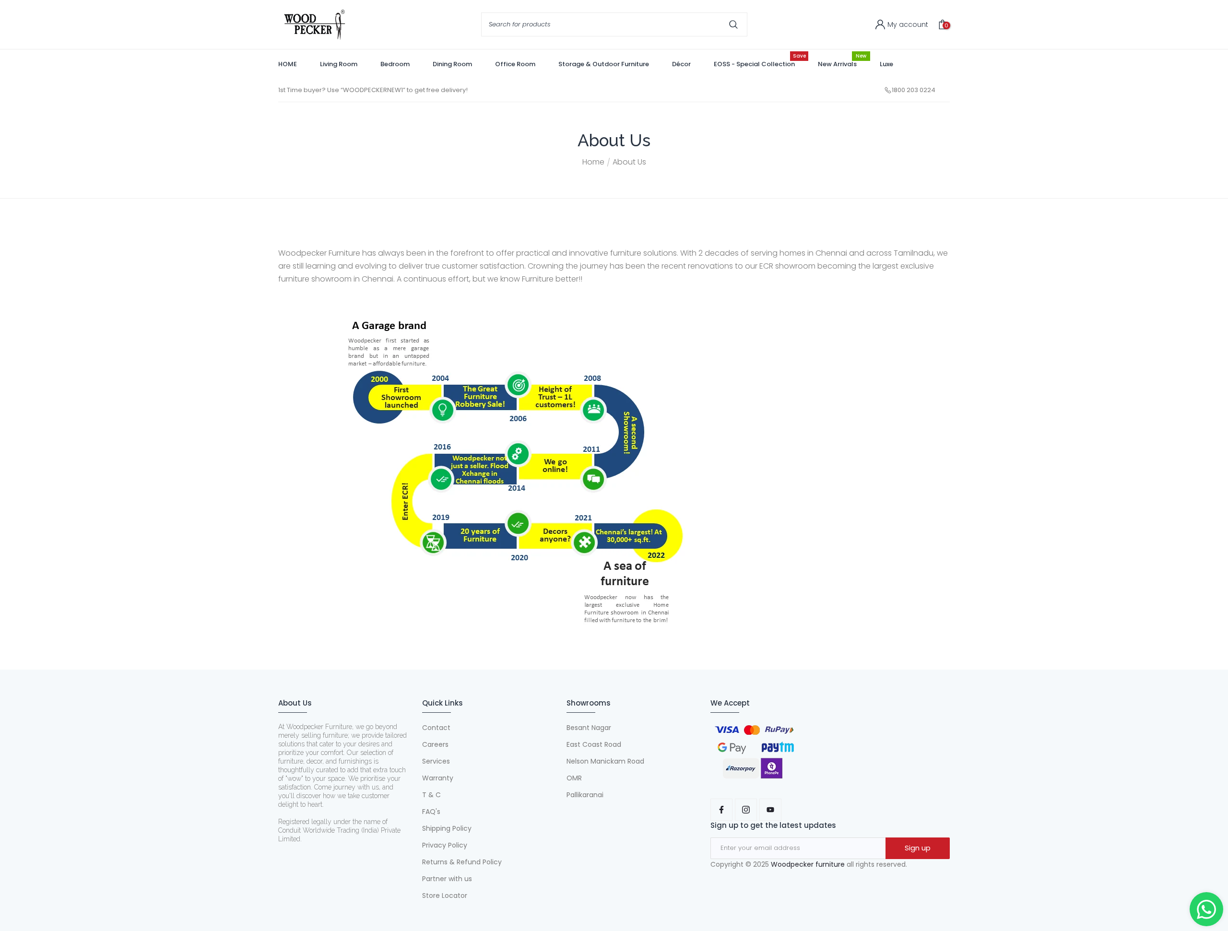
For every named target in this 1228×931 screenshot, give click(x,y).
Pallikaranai (585, 795)
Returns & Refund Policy (462, 862)
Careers (435, 744)
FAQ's (431, 811)
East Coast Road (594, 744)
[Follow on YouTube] (770, 810)
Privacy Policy (444, 845)
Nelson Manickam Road (605, 761)
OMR (574, 778)
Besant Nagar (589, 727)
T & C (431, 795)
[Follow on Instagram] (746, 810)
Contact (436, 727)
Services (436, 761)
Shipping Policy (447, 828)
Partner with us (447, 879)
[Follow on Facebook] (721, 810)
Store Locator (444, 895)
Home (593, 162)
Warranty (437, 778)
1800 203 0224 (913, 89)
